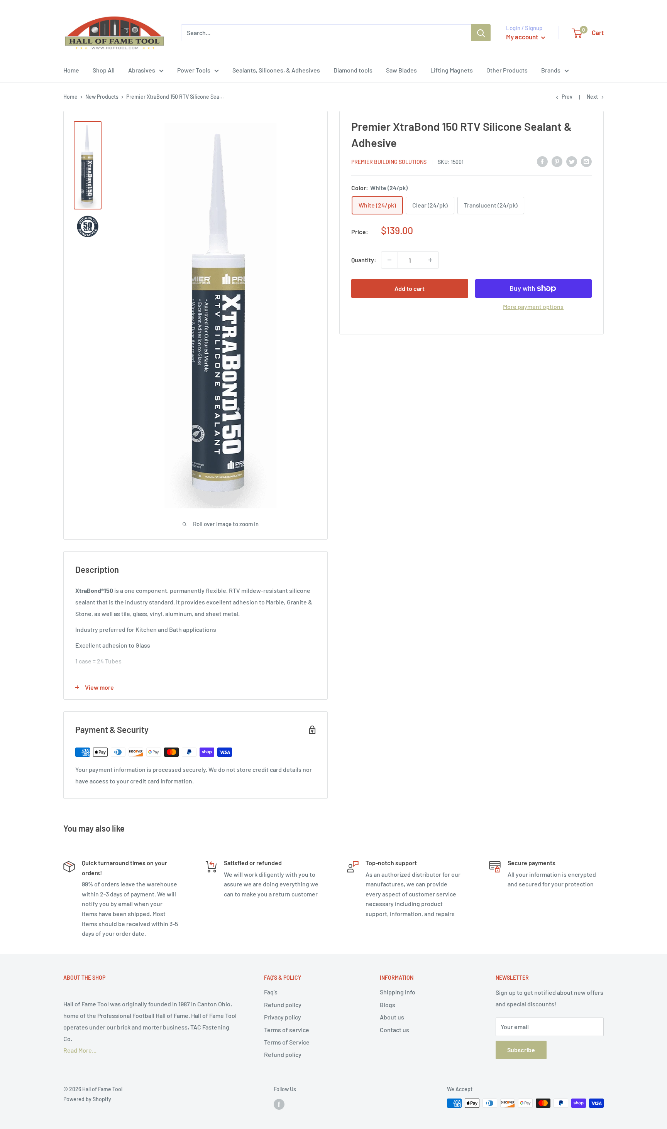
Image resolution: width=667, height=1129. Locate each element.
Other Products (507, 70)
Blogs (387, 1004)
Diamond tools (353, 70)
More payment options (533, 306)
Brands (550, 70)
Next (592, 96)
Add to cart (409, 288)
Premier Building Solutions (389, 162)
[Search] (481, 32)
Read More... (79, 1050)
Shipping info (397, 992)
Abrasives (141, 70)
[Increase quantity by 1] (430, 260)
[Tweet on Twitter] (571, 161)
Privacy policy (282, 1017)
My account (522, 37)
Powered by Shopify (87, 1099)
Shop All (104, 70)
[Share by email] (586, 161)
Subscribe (521, 1049)
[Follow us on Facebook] (279, 1104)
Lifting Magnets (451, 70)
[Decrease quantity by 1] (389, 260)
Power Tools (193, 70)
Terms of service (286, 1029)
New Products (102, 96)
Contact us (394, 1029)
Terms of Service (287, 1042)
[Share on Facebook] (542, 161)
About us (392, 1017)
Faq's (271, 992)
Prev (567, 96)
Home (71, 70)
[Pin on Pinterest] (557, 161)
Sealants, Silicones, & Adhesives (276, 70)
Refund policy (282, 1004)
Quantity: (363, 259)
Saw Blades (401, 70)
